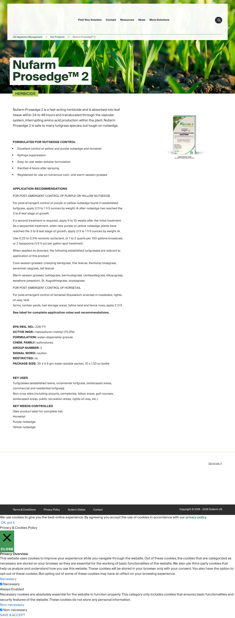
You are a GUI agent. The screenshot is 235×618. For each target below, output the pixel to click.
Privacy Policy (52, 510)
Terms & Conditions (24, 510)
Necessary (11, 584)
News (141, 20)
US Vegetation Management (27, 37)
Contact (111, 20)
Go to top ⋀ (215, 463)
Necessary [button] (8, 579)
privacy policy (196, 517)
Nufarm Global (76, 510)
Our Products (57, 37)
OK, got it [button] (8, 523)
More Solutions (159, 20)
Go (219, 20)
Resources (127, 20)
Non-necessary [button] (12, 605)
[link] (20, 19)
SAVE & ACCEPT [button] (12, 615)
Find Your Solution (90, 20)
